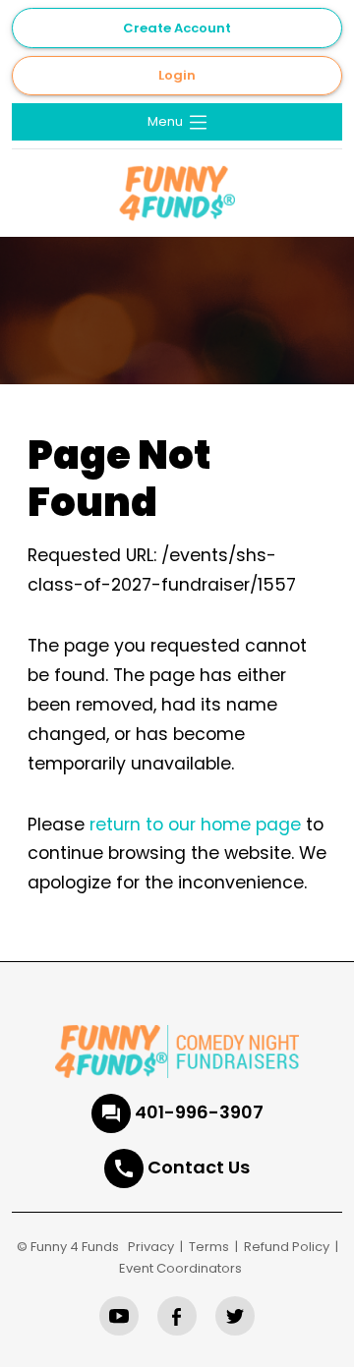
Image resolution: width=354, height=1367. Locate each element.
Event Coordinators (180, 1268)
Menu (167, 121)
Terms (209, 1246)
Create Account (177, 28)
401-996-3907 (199, 1112)
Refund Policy (286, 1246)
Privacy (151, 1246)
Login (177, 75)
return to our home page (195, 824)
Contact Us (199, 1167)
